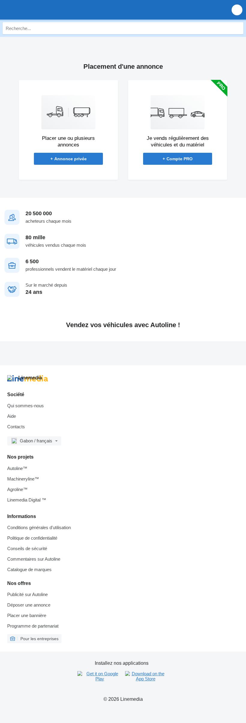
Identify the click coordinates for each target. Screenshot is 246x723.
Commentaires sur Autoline (33, 559)
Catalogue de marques (29, 569)
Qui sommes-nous (25, 405)
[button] (237, 10)
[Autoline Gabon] (39, 10)
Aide (11, 416)
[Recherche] (237, 28)
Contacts (16, 426)
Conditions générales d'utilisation (39, 527)
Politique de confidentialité (32, 538)
